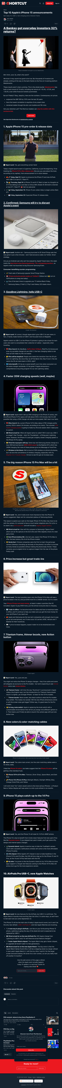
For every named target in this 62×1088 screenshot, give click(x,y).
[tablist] (10, 994)
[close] (45, 1027)
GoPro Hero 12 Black (34, 349)
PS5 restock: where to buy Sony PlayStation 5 (19, 1017)
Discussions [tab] (15, 1013)
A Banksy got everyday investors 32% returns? (30, 29)
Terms (34, 1077)
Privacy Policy (42, 1055)
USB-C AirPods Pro (24, 925)
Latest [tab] (9, 1013)
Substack (23, 1084)
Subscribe (49, 3)
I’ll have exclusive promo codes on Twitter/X (23, 276)
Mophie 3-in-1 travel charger (16, 455)
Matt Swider (10, 18)
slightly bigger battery (43, 525)
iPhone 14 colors (16, 768)
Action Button (20, 686)
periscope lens (19, 525)
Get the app (38, 1081)
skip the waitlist (42, 109)
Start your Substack (27, 1081)
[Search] (40, 3)
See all (6, 1054)
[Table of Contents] (2, 544)
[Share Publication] (43, 3)
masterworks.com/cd (26, 119)
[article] (31, 1021)
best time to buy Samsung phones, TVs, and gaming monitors (32, 263)
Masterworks (49, 87)
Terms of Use (38, 1053)
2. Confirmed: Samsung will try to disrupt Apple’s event (26, 204)
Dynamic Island (14, 840)
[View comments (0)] (10, 23)
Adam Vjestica (13, 1034)
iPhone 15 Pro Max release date (23, 171)
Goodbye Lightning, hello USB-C (24, 291)
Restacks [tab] (13, 994)
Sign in (57, 3)
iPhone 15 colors (46, 768)
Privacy (30, 1077)
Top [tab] (5, 1013)
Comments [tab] (7, 994)
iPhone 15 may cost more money (18, 603)
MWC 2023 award (30, 445)
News (5, 9)
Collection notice (41, 1077)
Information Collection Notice (30, 1055)
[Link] (1, 30)
